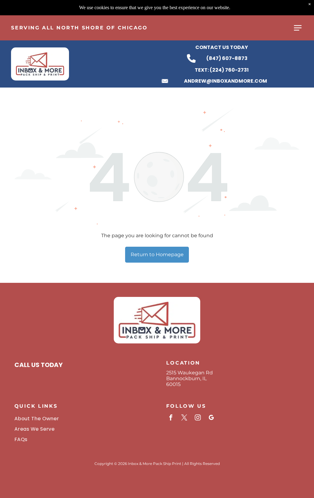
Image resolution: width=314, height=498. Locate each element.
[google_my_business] (211, 418)
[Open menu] (297, 27)
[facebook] (170, 418)
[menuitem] (81, 418)
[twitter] (184, 418)
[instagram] (197, 418)
